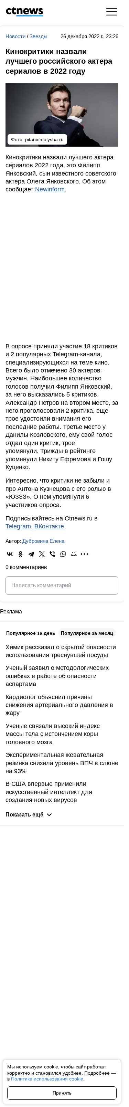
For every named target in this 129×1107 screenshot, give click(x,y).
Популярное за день (30, 633)
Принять (62, 1093)
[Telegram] (31, 554)
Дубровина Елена (43, 541)
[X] (41, 554)
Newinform (50, 189)
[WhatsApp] (63, 554)
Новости (16, 36)
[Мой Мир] (73, 554)
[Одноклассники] (20, 554)
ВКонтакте (49, 526)
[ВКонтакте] (10, 554)
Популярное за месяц (87, 633)
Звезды (38, 36)
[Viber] (52, 554)
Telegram (18, 526)
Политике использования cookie (47, 1079)
